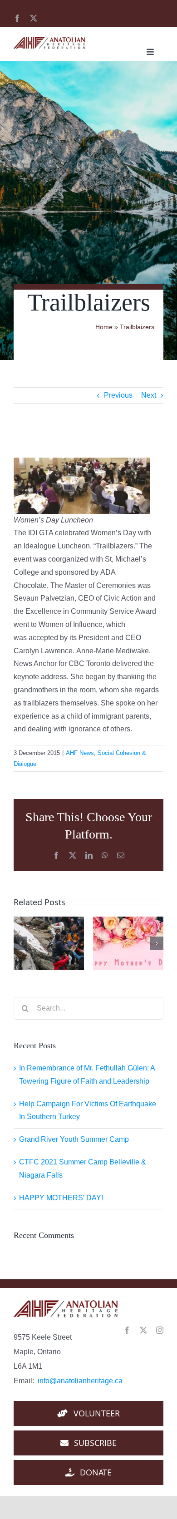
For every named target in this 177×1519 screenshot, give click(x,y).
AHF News (80, 753)
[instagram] (159, 1330)
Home (104, 326)
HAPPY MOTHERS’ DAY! (61, 1198)
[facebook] (17, 18)
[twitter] (33, 18)
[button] (20, 943)
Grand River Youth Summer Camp (74, 1139)
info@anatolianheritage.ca (80, 1381)
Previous (118, 395)
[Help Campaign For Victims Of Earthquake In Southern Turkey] (49, 944)
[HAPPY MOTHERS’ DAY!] (128, 944)
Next (148, 395)
